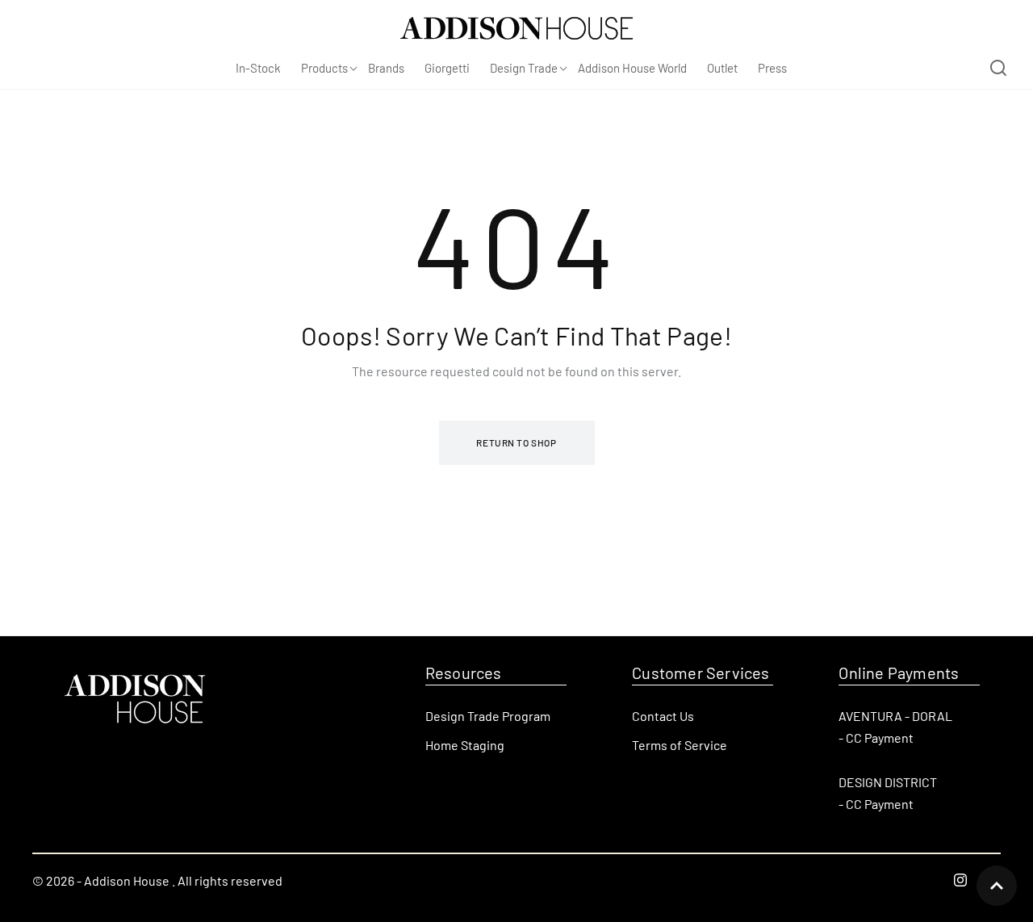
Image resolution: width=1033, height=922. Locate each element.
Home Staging (464, 744)
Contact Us (663, 715)
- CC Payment (876, 737)
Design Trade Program (487, 715)
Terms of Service (679, 744)
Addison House (126, 880)
